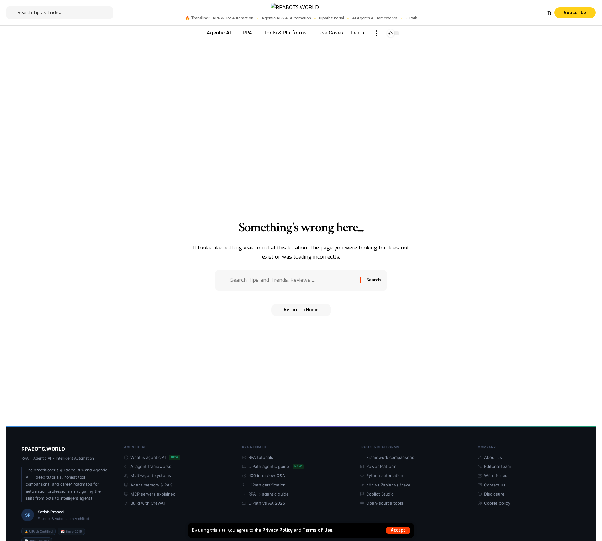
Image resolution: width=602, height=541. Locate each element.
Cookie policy (497, 503)
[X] (504, 13)
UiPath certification (267, 484)
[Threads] (534, 13)
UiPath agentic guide (275, 466)
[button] (398, 530)
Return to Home (301, 310)
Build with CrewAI (147, 503)
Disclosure (494, 493)
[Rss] (549, 13)
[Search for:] (293, 280)
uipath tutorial (331, 18)
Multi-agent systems (150, 475)
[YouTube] (512, 13)
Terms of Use (317, 530)
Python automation (384, 475)
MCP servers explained (153, 493)
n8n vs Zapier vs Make (388, 484)
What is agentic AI (154, 457)
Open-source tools (384, 503)
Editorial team (497, 466)
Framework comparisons (390, 457)
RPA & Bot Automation (233, 18)
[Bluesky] (542, 13)
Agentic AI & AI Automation (286, 18)
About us (493, 457)
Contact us (494, 484)
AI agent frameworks (150, 466)
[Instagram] (519, 13)
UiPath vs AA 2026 (266, 503)
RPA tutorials (260, 457)
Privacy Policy (277, 530)
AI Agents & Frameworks (374, 18)
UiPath (411, 18)
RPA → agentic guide (268, 493)
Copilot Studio (380, 493)
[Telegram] (527, 13)
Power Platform (381, 466)
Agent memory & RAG (151, 484)
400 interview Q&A (266, 475)
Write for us (495, 475)
